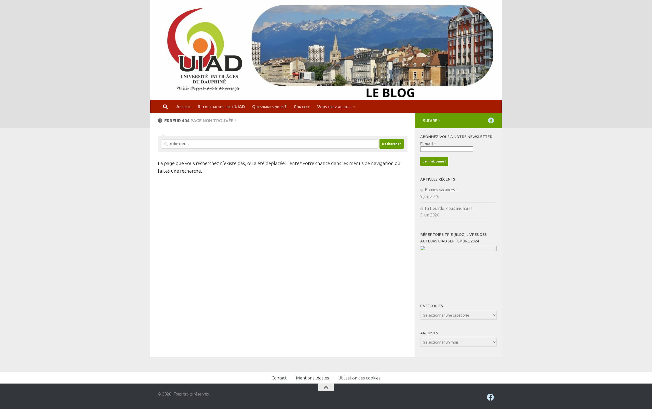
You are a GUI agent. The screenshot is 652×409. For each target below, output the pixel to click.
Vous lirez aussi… (334, 106)
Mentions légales (312, 377)
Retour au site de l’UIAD (221, 106)
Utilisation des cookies (359, 377)
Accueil (183, 106)
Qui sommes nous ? (269, 106)
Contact (302, 106)
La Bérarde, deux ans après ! (449, 208)
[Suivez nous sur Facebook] (491, 120)
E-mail (428, 144)
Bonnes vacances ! (441, 189)
